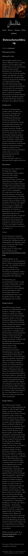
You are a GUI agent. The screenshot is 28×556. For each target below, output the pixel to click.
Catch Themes (19, 553)
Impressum (11, 48)
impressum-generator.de (9, 534)
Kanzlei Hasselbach (8, 536)
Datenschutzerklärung (16, 544)
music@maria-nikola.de (9, 546)
